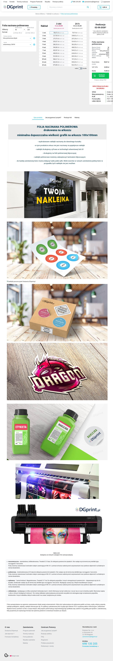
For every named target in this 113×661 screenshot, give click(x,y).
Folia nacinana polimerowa (69, 14)
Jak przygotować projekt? (49, 630)
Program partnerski (29, 630)
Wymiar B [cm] (30, 27)
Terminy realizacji (22, 1)
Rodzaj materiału (8, 36)
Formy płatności (28, 637)
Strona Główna (40, 14)
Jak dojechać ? (9, 633)
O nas (5, 1)
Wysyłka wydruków (29, 640)
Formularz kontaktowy (12, 637)
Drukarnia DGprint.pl (11, 630)
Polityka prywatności (47, 643)
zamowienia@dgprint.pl (89, 636)
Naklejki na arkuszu (53, 14)
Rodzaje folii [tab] (68, 117)
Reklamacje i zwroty (47, 646)
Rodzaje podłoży (58, 1)
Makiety (25, 643)
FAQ (42, 637)
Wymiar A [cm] (18, 27)
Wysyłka (47, 1)
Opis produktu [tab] (38, 117)
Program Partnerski (36, 1)
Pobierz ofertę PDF (100, 80)
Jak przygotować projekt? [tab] (53, 117)
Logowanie (106, 1)
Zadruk (5, 42)
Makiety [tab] (77, 117)
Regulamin (44, 640)
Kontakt (12, 1)
